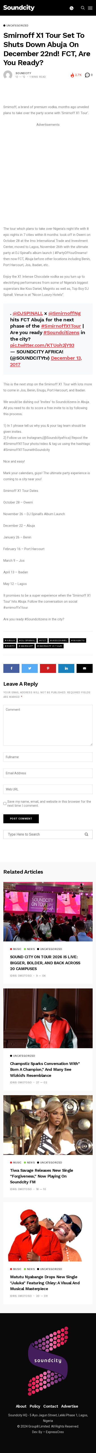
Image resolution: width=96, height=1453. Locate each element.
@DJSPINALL (28, 313)
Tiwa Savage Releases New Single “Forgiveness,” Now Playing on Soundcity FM (41, 1176)
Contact (50, 1406)
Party (11, 646)
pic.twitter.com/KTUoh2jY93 (42, 345)
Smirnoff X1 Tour (50, 646)
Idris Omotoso (21, 975)
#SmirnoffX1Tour (61, 326)
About (21, 1406)
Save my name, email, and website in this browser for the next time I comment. (49, 804)
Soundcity (23, 73)
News (31, 949)
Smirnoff (27, 646)
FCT (43, 640)
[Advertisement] (48, 176)
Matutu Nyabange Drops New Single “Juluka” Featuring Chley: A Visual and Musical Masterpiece (44, 1282)
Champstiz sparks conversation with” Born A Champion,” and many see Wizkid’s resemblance (45, 1069)
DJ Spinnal (28, 640)
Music (17, 949)
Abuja (11, 640)
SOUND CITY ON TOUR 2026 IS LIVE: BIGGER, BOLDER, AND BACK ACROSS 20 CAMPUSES (45, 962)
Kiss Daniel (59, 640)
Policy (35, 1406)
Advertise (69, 1406)
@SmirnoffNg (64, 313)
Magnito (79, 640)
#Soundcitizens (61, 332)
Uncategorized (17, 26)
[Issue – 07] (48, 1361)
